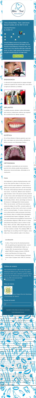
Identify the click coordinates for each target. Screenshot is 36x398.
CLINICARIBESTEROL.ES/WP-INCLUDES (19, 355)
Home (6, 178)
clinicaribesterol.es (4, 347)
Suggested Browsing (8, 316)
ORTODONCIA (9, 163)
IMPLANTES (8, 107)
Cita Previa (18, 56)
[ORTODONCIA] (18, 152)
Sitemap (2, 386)
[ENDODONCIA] (18, 69)
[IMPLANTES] (18, 97)
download (28, 349)
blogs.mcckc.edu (27, 366)
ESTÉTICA (8, 135)
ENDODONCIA (9, 79)
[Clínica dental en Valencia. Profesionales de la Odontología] (18, 9)
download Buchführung (5, 370)
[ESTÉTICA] (18, 125)
